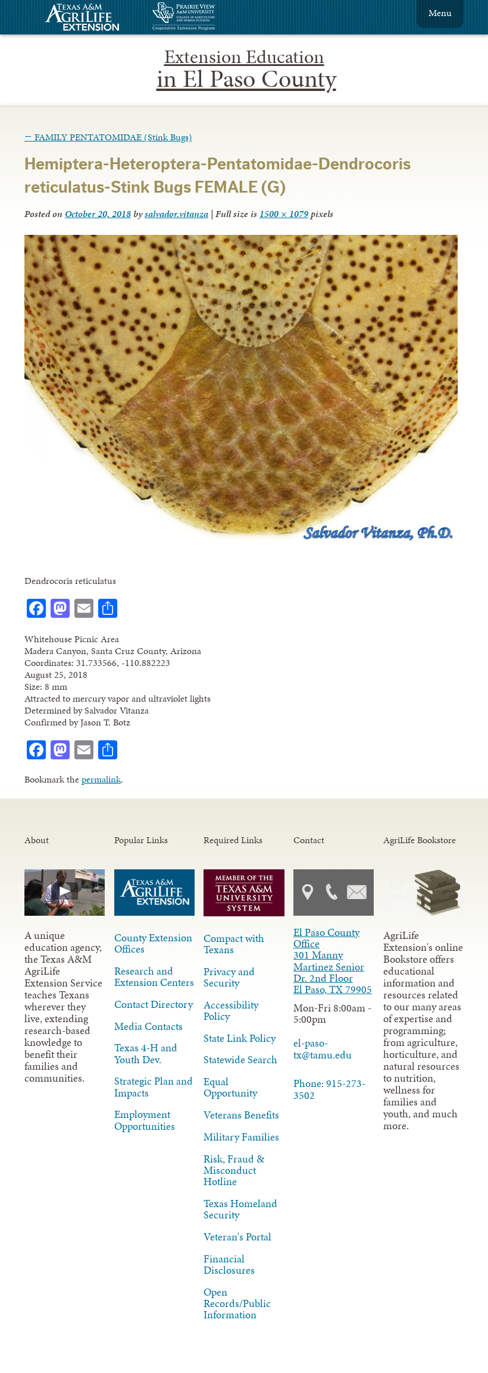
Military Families (241, 1137)
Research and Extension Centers (154, 976)
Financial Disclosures (229, 1264)
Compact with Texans (234, 944)
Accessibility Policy (231, 1010)
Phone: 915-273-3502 (329, 1089)
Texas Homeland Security (240, 1209)
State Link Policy (240, 1038)
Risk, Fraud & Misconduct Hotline (234, 1170)
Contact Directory (153, 1004)
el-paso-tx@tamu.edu (322, 1048)
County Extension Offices (153, 943)
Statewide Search (240, 1059)
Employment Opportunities (144, 1120)
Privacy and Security (229, 977)
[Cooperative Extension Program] (216, 17)
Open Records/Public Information (237, 1303)
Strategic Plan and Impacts (153, 1086)
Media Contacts (148, 1026)
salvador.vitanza (176, 214)
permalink (101, 779)
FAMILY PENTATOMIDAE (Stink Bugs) (108, 137)
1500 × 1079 (283, 214)
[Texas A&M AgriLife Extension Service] (89, 19)
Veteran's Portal (237, 1237)
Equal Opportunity (230, 1087)
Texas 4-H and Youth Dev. (145, 1053)
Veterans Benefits (241, 1115)
